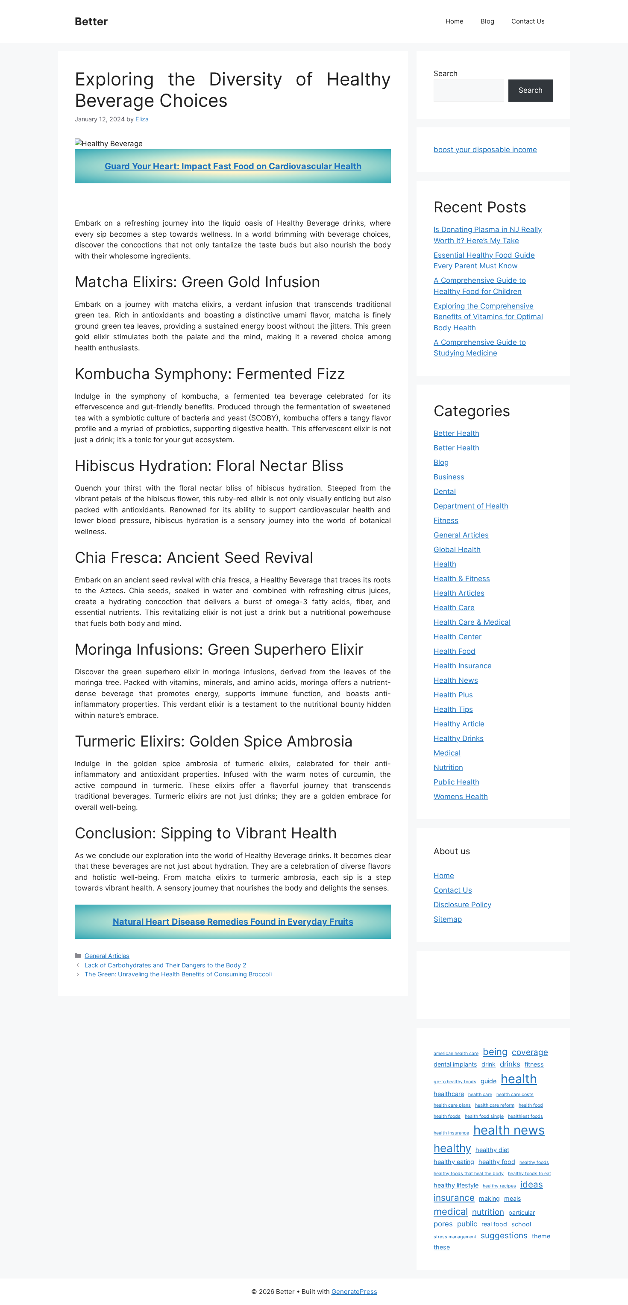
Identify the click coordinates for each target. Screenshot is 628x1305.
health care (480, 1094)
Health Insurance (463, 665)
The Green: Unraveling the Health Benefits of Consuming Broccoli (178, 974)
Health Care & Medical (472, 622)
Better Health (456, 433)
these (442, 1247)
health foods (447, 1116)
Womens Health (461, 796)
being (495, 1051)
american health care (456, 1053)
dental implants (455, 1064)
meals (512, 1198)
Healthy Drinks (459, 738)
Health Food (454, 651)
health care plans (452, 1105)
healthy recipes (499, 1186)
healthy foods (534, 1162)
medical (451, 1211)
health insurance (451, 1133)
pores (443, 1224)
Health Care (454, 607)
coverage (530, 1052)
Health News (456, 680)
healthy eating (454, 1161)
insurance (454, 1197)
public (467, 1224)
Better (91, 21)
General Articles (107, 955)
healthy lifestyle (456, 1185)
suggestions (504, 1235)
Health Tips (453, 709)
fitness (534, 1064)
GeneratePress (354, 1291)
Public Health (456, 782)
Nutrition (448, 767)
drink (488, 1064)
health (519, 1078)
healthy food (496, 1161)
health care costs (515, 1094)
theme (541, 1236)
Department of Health (471, 506)
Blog (487, 21)
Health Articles (459, 593)
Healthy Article (459, 724)
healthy (452, 1148)
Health (445, 564)
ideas (531, 1184)
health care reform (494, 1105)
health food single (484, 1116)
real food (494, 1224)
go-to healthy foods (455, 1082)
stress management (455, 1237)
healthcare (449, 1093)
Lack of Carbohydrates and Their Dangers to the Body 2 (166, 965)
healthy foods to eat (529, 1173)
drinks (510, 1064)
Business (449, 477)
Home (455, 21)
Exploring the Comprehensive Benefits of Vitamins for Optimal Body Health (488, 317)
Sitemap (448, 919)
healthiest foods (525, 1116)
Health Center (457, 636)
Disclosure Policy (462, 904)
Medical (447, 753)
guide (488, 1081)
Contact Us (528, 21)
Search (446, 73)
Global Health (457, 549)
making (489, 1198)
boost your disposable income (485, 149)
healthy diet (492, 1149)
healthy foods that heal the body (469, 1173)
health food (531, 1105)
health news (509, 1130)
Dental (445, 491)
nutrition (488, 1212)
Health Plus (453, 695)
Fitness (446, 520)
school (521, 1224)
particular (521, 1212)
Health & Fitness (462, 578)
